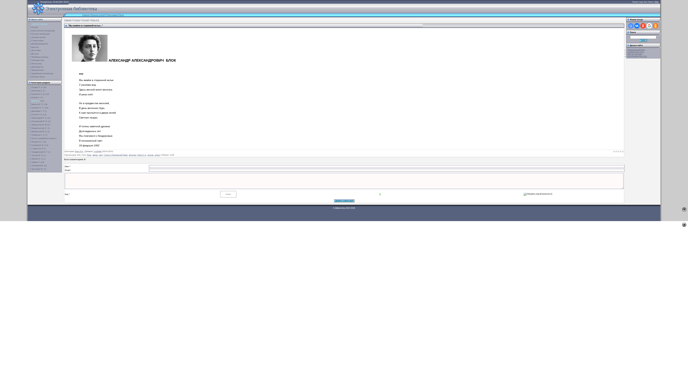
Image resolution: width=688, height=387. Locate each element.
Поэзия (85, 20)
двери (95, 155)
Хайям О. (35, 162)
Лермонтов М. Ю (39, 125)
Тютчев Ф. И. (37, 155)
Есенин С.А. (36, 114)
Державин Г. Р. (37, 111)
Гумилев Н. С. (37, 108)
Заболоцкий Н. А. (39, 118)
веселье (132, 155)
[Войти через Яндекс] (643, 25)
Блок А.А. (35, 101)
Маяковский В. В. (39, 131)
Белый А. (35, 97)
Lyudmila (97, 151)
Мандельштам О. (39, 128)
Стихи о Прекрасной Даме (116, 155)
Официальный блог (636, 50)
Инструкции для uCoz (637, 56)
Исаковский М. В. (39, 121)
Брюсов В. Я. (37, 104)
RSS (656, 2)
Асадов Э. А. (37, 87)
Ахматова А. (37, 91)
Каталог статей (98, 15)
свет (101, 155)
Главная (85, 15)
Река (89, 155)
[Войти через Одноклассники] (655, 25)
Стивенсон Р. (37, 148)
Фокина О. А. (37, 159)
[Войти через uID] (631, 25)
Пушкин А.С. (37, 142)
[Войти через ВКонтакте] (637, 25)
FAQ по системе (634, 54)
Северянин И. (37, 145)
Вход (121, 15)
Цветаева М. (37, 169)
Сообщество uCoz (635, 52)
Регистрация (112, 15)
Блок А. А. (141, 155)
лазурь (150, 155)
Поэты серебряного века (42, 138)
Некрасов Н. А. (38, 135)
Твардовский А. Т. (39, 152)
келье (157, 155)
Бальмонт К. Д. (38, 94)
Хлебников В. (37, 165)
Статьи (77, 20)
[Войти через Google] (649, 26)
